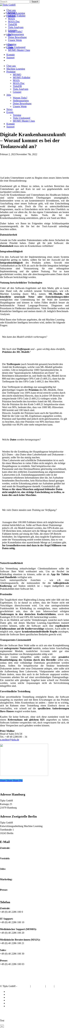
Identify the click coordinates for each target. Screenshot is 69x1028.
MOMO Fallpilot (21, 77)
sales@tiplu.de (7, 862)
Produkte (11, 71)
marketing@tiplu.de (10, 883)
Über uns (11, 65)
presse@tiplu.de (8, 893)
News (9, 109)
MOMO (17, 74)
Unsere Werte (20, 106)
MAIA (16, 80)
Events (9, 112)
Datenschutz (38, 986)
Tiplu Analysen (20, 89)
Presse (59, 986)
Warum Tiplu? (20, 97)
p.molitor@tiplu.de (9, 739)
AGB (50, 986)
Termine (17, 115)
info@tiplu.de (7, 851)
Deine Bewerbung (22, 103)
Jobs (8, 94)
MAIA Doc (19, 83)
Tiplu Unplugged (21, 118)
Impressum (23, 986)
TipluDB (17, 86)
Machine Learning (15, 68)
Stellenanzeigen (21, 100)
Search (35, 1)
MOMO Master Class (24, 120)
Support (10, 126)
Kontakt (10, 123)
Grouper (17, 92)
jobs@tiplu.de (7, 872)
